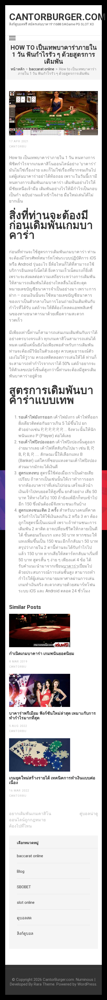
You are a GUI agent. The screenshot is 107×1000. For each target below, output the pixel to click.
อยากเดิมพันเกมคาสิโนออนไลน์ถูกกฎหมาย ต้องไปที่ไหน (30, 820)
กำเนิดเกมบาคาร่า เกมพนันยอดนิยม (41, 653)
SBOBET (24, 887)
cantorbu (17, 146)
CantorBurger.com (57, 17)
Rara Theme (44, 984)
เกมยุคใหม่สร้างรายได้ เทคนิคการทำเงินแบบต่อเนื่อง (52, 780)
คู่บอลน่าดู (88, 813)
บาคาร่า (70, 566)
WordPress (86, 984)
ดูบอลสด (24, 918)
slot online (26, 902)
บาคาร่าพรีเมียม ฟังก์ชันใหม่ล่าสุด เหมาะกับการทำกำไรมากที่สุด (52, 715)
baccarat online (30, 856)
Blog (20, 871)
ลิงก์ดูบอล (25, 933)
